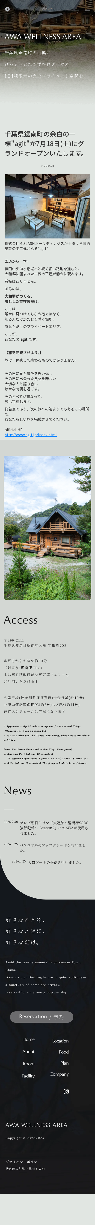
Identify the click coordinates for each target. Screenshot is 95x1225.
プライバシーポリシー (23, 1162)
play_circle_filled (7, 9)
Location (60, 1041)
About (28, 1052)
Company (59, 1074)
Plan (64, 1063)
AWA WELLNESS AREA (37, 1125)
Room (29, 1064)
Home (28, 1039)
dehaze (87, 9)
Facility (28, 1076)
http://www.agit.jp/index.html (31, 434)
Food (64, 1052)
